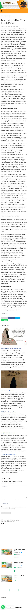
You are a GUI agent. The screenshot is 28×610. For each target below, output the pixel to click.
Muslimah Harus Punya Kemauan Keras (11, 348)
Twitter (18, 318)
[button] (3, 607)
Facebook (12, 318)
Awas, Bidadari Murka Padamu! (9, 454)
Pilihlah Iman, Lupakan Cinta (8, 412)
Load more (14, 590)
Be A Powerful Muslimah (7, 390)
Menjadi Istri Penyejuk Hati (8, 433)
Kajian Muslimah (8, 15)
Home (2, 15)
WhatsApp (5, 320)
